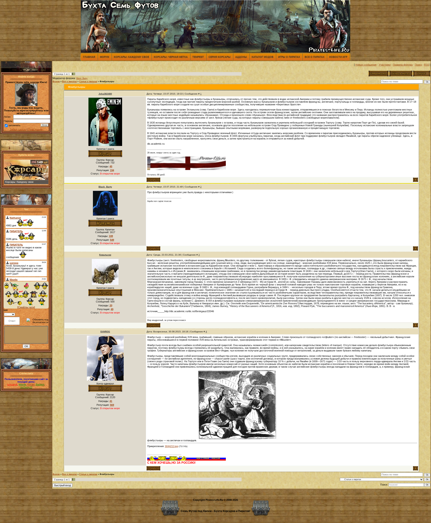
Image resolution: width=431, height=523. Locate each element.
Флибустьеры (107, 81)
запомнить (14, 125)
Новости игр (338, 56)
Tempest (198, 56)
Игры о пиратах (289, 56)
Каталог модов (262, 56)
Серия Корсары (220, 56)
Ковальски (105, 255)
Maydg (22, 384)
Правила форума (403, 64)
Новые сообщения (365, 64)
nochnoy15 (26, 387)
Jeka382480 (105, 94)
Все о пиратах (314, 56)
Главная (89, 56)
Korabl (30, 384)
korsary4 (12, 384)
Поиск (418, 64)
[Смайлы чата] (26, 307)
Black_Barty (82, 78)
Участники (385, 64)
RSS (426, 64)
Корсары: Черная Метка (171, 56)
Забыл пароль (18, 129)
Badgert (40, 384)
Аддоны (241, 56)
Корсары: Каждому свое (131, 56)
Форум (104, 56)
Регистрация (35, 129)
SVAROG (105, 331)
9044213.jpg (171, 446)
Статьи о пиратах (88, 81)
